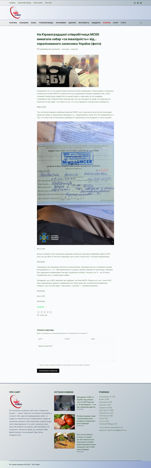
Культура (106, 23)
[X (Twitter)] (138, 3)
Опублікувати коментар (48, 371)
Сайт (93, 339)
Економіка (24, 23)
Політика (13, 23)
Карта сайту (38, 3)
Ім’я (40, 339)
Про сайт (48, 3)
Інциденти (96, 23)
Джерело (40, 307)
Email (67, 339)
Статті (123, 23)
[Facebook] (135, 3)
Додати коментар (46, 346)
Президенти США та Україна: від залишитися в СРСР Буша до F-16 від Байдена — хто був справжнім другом (86, 402)
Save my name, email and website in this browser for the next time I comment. (65, 365)
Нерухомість (83, 23)
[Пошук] (141, 23)
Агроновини (61, 23)
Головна (12, 3)
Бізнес (33, 23)
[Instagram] (141, 3)
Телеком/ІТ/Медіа (46, 23)
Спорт (115, 23)
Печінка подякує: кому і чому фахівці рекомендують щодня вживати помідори (86, 419)
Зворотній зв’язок (24, 3)
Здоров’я (72, 23)
